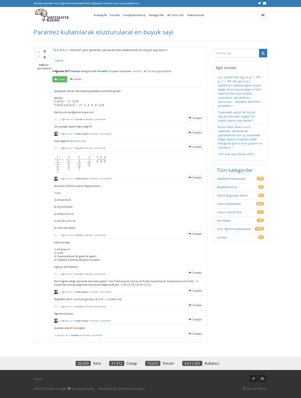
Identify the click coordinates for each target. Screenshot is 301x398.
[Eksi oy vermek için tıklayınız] (38, 56)
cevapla (196, 118)
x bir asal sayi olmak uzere (236, 154)
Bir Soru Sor (175, 15)
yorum (77, 79)
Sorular (115, 15)
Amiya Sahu (85, 388)
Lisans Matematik (229, 204)
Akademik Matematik (231, 179)
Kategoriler (156, 15)
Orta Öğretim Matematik (233, 229)
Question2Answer (131, 388)
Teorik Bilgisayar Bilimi (232, 195)
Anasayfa (100, 15)
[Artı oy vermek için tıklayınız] (38, 52)
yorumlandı (100, 119)
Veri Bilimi (224, 220)
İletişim (38, 379)
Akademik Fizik (227, 187)
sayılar (59, 60)
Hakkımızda (195, 15)
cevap (61, 79)
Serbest (75, 71)
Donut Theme (44, 388)
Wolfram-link (77, 141)
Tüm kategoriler (235, 170)
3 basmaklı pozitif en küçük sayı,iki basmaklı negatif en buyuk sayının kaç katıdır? (236, 116)
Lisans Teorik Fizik (229, 212)
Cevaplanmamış (134, 15)
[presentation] (66, 101)
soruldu (136, 71)
